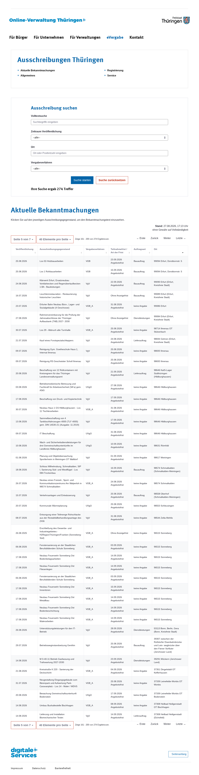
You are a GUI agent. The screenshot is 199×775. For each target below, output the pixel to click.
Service (111, 75)
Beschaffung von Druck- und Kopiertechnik (61, 399)
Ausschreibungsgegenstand (55, 249)
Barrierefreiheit (63, 768)
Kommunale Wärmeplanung (53, 505)
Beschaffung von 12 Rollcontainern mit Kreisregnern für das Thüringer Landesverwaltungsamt (59, 373)
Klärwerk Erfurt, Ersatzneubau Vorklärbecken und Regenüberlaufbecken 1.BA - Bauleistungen (60, 283)
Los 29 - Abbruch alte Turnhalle (55, 330)
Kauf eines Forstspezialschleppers (56, 340)
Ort (33, 147)
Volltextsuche (39, 116)
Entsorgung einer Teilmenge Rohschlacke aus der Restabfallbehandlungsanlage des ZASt (60, 517)
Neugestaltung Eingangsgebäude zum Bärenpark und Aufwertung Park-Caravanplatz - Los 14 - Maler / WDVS (58, 683)
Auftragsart (140, 249)
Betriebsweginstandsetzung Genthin (57, 645)
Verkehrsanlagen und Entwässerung (57, 495)
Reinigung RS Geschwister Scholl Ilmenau (60, 361)
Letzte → (181, 238)
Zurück (154, 238)
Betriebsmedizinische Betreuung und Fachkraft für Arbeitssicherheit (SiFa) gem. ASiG (60, 387)
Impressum (17, 768)
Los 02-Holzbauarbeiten (51, 261)
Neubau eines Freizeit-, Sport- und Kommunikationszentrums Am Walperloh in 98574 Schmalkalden (61, 483)
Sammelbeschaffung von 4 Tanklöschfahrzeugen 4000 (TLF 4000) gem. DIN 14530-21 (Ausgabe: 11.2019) (59, 421)
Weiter (167, 238)
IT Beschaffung (47, 433)
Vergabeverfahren (41, 162)
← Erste (141, 238)
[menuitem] (18, 38)
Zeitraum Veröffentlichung (46, 131)
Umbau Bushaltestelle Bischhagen (56, 705)
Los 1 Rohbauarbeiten (51, 271)
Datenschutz (39, 768)
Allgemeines (28, 75)
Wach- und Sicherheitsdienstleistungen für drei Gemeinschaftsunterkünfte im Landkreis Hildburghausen (60, 445)
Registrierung (115, 70)
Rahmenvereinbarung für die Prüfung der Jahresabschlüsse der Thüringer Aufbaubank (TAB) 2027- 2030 (60, 318)
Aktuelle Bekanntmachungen (38, 70)
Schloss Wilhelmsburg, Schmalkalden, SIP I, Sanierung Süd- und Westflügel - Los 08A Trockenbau (60, 469)
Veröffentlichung (24, 249)
